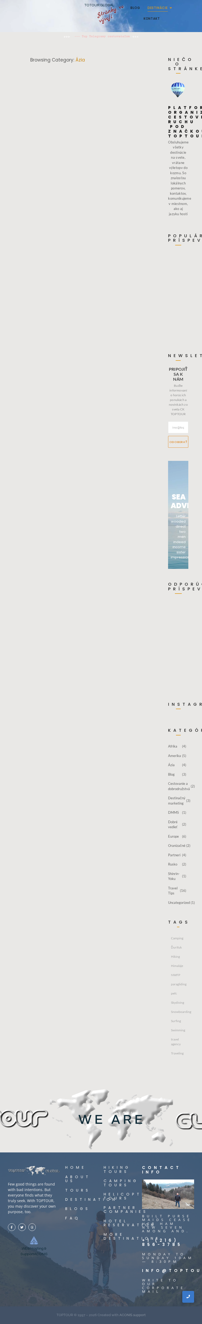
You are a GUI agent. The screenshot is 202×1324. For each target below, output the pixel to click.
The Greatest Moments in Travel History (94, 614)
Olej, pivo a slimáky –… (177, 290)
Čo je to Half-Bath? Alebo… (177, 309)
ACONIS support (132, 1315)
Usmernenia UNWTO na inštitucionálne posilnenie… (180, 331)
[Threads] (32, 1227)
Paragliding (47, 162)
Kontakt (152, 18)
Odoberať (178, 442)
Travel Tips (46, 292)
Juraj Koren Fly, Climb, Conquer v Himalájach (84, 174)
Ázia (33, 162)
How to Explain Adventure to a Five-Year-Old (88, 304)
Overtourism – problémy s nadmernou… (179, 271)
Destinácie (158, 8)
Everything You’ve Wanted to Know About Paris (87, 461)
